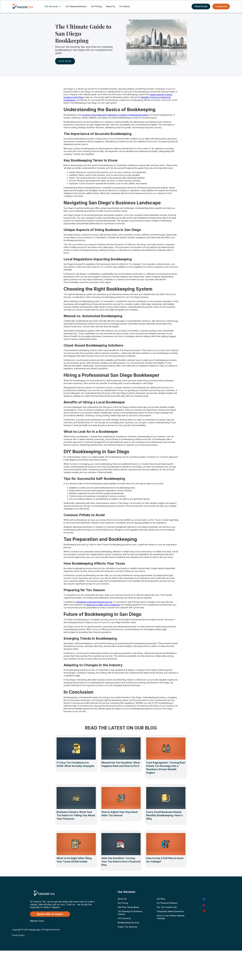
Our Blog (161, 898)
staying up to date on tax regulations (103, 605)
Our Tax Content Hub (167, 907)
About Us (110, 6)
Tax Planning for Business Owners (130, 912)
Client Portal (201, 6)
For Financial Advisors (76, 6)
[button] (53, 6)
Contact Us (221, 6)
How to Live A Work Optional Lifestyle (170, 917)
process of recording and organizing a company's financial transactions (115, 115)
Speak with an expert (50, 914)
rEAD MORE (65, 61)
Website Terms (37, 921)
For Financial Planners (167, 903)
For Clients (124, 6)
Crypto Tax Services (127, 926)
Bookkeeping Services (128, 922)
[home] (25, 6)
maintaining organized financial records (94, 602)
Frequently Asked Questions (170, 911)
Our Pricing (96, 6)
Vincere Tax (34, 929)
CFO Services (124, 918)
